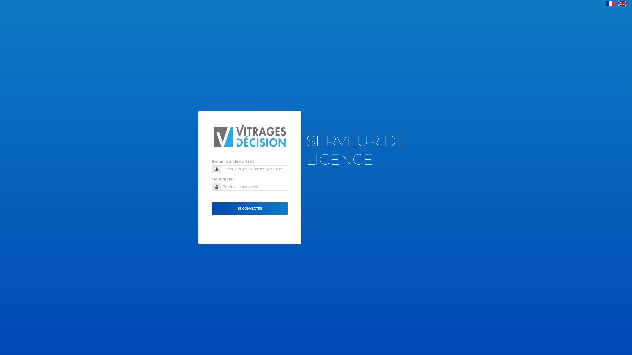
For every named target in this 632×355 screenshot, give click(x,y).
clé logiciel (223, 179)
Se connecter (250, 208)
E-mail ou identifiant (233, 161)
